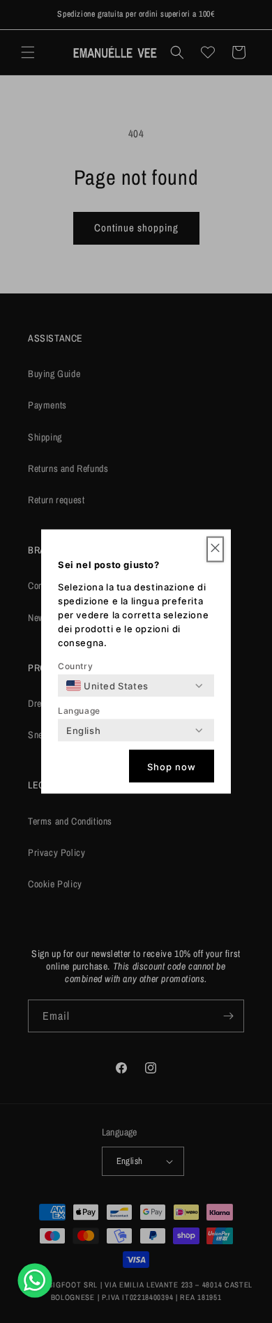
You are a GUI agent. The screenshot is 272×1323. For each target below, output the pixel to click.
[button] (215, 549)
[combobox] (107, 686)
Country (75, 666)
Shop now (171, 766)
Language (79, 710)
